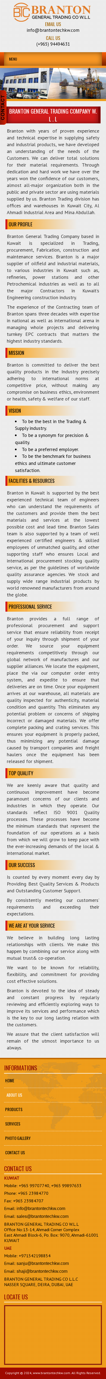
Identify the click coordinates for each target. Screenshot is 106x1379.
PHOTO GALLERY (17, 1138)
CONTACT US (15, 1152)
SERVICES (12, 1124)
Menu (12, 59)
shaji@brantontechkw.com (42, 1271)
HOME (9, 1080)
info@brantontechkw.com (41, 1208)
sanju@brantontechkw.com (43, 1263)
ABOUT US (14, 1095)
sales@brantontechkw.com (42, 1216)
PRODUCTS (14, 1109)
